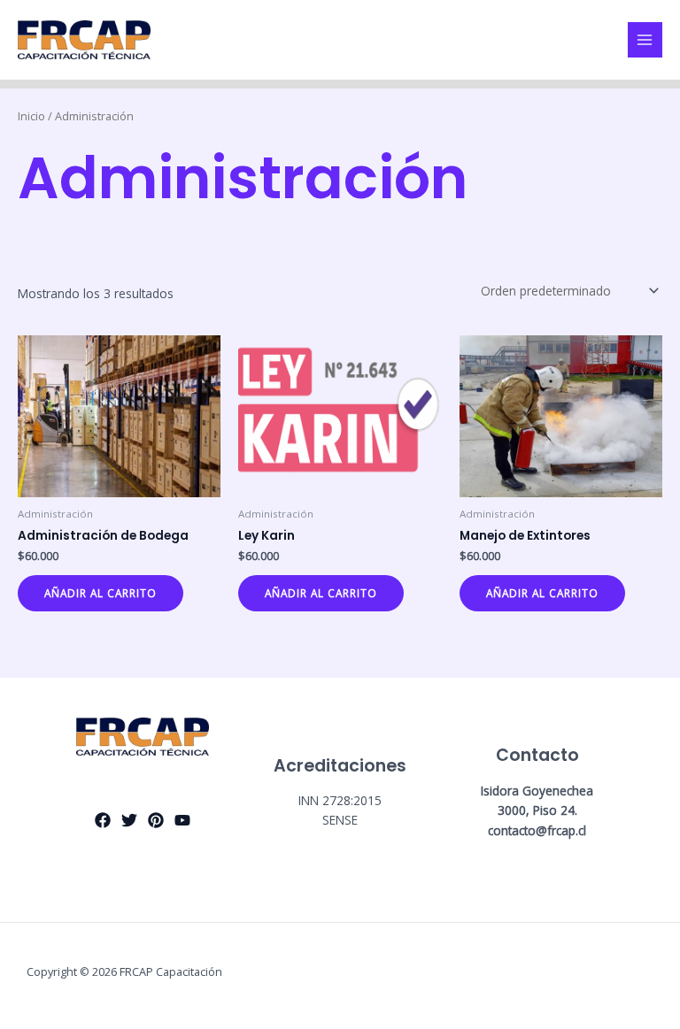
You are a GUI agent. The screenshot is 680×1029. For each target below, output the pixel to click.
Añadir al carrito (100, 593)
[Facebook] (103, 820)
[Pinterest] (156, 820)
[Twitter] (129, 820)
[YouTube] (182, 820)
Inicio (31, 116)
